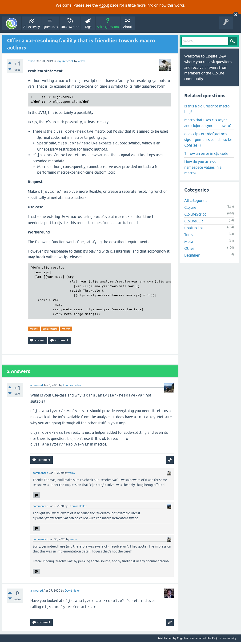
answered (36, 385)
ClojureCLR (193, 221)
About (104, 5)
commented (40, 472)
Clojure (190, 207)
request (34, 328)
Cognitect (183, 638)
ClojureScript (65, 61)
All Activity (31, 27)
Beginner (192, 255)
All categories (195, 200)
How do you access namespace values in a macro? (202, 167)
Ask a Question (108, 27)
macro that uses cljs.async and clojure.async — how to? (207, 123)
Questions (50, 27)
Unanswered (70, 27)
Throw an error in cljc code (206, 153)
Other (189, 248)
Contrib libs (193, 228)
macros (66, 328)
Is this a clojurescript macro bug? (206, 109)
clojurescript (50, 328)
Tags (88, 27)
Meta (188, 241)
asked (31, 61)
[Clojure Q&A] (11, 23)
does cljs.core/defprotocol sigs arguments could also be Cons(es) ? (208, 139)
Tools (188, 235)
